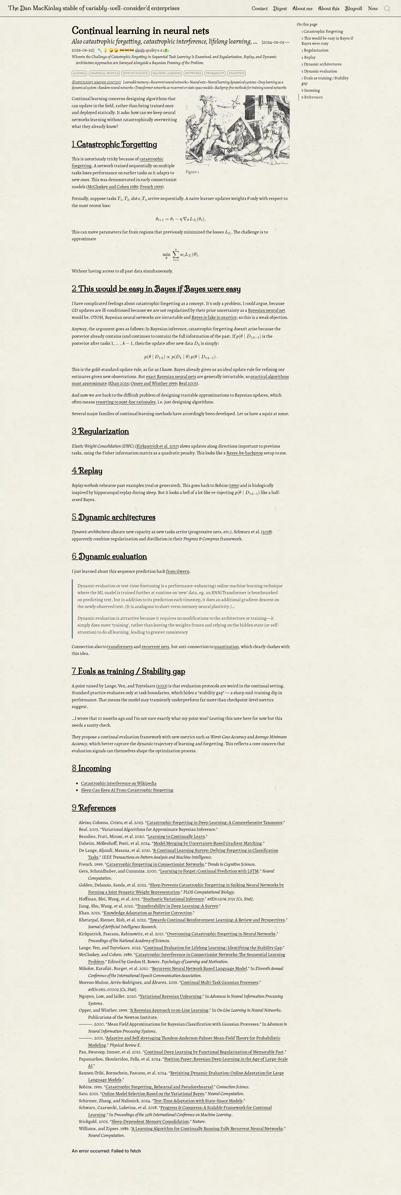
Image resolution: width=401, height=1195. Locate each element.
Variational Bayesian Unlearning (171, 996)
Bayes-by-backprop (244, 453)
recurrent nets (155, 646)
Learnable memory (136, 82)
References (312, 97)
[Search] (387, 8)
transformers (120, 646)
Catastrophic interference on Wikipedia (119, 783)
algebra (79, 73)
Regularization (314, 50)
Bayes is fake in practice (214, 317)
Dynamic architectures (321, 64)
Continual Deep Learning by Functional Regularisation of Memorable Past (214, 1052)
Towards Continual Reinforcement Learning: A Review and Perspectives (217, 920)
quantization (226, 646)
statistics (236, 73)
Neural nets (198, 82)
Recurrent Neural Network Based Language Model (199, 968)
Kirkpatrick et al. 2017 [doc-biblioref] (157, 446)
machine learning (166, 73)
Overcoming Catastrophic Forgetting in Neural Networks (221, 934)
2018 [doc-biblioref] (266, 532)
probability (215, 73)
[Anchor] (285, 100)
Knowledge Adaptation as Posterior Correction (148, 913)
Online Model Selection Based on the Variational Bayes (153, 1094)
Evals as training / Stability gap (325, 80)
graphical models (104, 73)
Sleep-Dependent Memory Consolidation (150, 1121)
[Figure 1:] (237, 131)
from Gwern (177, 571)
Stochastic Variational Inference (173, 899)
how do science (135, 73)
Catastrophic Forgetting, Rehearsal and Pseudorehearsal (159, 1087)
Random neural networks (115, 87)
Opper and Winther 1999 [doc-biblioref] (154, 383)
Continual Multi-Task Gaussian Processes (219, 982)
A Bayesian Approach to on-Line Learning (169, 1010)
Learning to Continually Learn (176, 836)
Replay (308, 57)
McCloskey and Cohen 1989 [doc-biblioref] (113, 187)
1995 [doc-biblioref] (234, 485)
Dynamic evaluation (319, 71)
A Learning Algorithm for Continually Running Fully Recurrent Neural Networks (207, 1128)
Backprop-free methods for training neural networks (250, 87)
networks (193, 73)
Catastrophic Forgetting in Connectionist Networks (155, 864)
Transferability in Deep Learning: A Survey (177, 906)
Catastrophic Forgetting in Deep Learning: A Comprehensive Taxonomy (214, 822)
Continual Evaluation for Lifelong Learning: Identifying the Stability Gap (213, 948)
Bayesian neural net (266, 310)
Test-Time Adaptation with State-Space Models (198, 1101)
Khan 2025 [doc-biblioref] (119, 383)
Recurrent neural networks (169, 82)
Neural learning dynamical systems (232, 82)
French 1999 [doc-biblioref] (151, 187)
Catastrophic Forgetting (322, 31)
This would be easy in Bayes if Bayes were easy (327, 40)
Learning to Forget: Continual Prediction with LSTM (209, 871)
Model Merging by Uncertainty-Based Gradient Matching (208, 843)
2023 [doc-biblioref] (161, 686)
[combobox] (387, 8)
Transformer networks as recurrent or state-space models (174, 87)
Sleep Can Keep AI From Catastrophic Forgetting (127, 790)
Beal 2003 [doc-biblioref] (188, 383)
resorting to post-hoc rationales (125, 402)
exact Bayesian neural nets (171, 376)
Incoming (310, 90)
